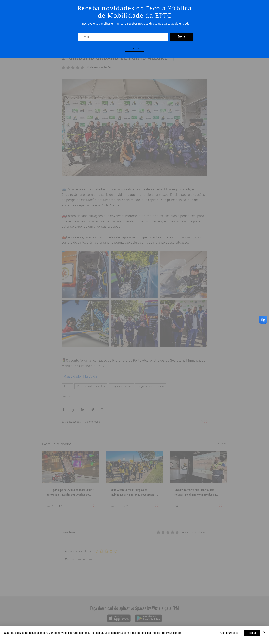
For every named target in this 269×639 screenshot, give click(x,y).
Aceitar (252, 633)
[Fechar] (264, 633)
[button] (134, 49)
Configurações (229, 633)
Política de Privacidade (166, 633)
